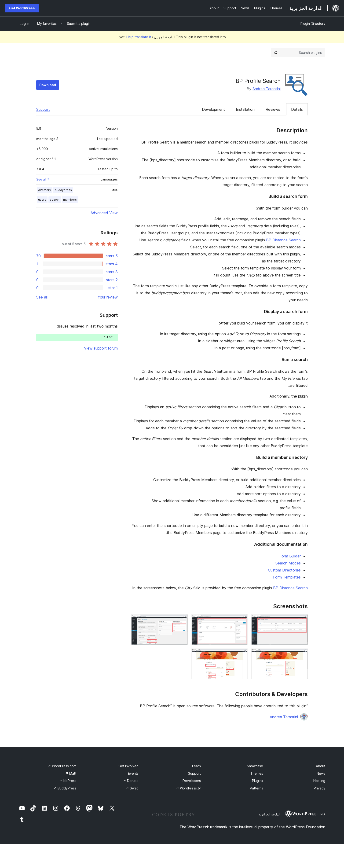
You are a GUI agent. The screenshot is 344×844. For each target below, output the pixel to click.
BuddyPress (65, 788)
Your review (108, 297)
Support (43, 109)
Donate (131, 781)
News (321, 773)
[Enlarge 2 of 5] (241, 620)
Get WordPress (22, 8)
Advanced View (104, 212)
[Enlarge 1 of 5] (301, 620)
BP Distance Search (283, 240)
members (70, 199)
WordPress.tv (188, 788)
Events (133, 773)
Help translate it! (134, 37)
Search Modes (288, 563)
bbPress (67, 781)
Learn (196, 766)
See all (42, 297)
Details (297, 109)
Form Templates (287, 577)
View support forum (101, 348)
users (42, 199)
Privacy (319, 788)
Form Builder (290, 556)
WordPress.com (62, 766)
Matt (70, 773)
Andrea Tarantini (267, 88)
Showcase (255, 766)
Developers (192, 781)
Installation (245, 109)
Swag (132, 788)
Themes (256, 773)
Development (213, 109)
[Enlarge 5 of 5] (241, 654)
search (54, 199)
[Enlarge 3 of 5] (181, 620)
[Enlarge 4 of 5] (301, 654)
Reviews (273, 109)
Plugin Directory (312, 24)
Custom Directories (284, 570)
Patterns (256, 788)
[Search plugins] (275, 52)
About (320, 766)
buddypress (63, 190)
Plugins (257, 781)
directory (44, 190)
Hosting (319, 781)
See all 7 (42, 179)
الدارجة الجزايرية (270, 814)
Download (47, 85)
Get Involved (128, 766)
